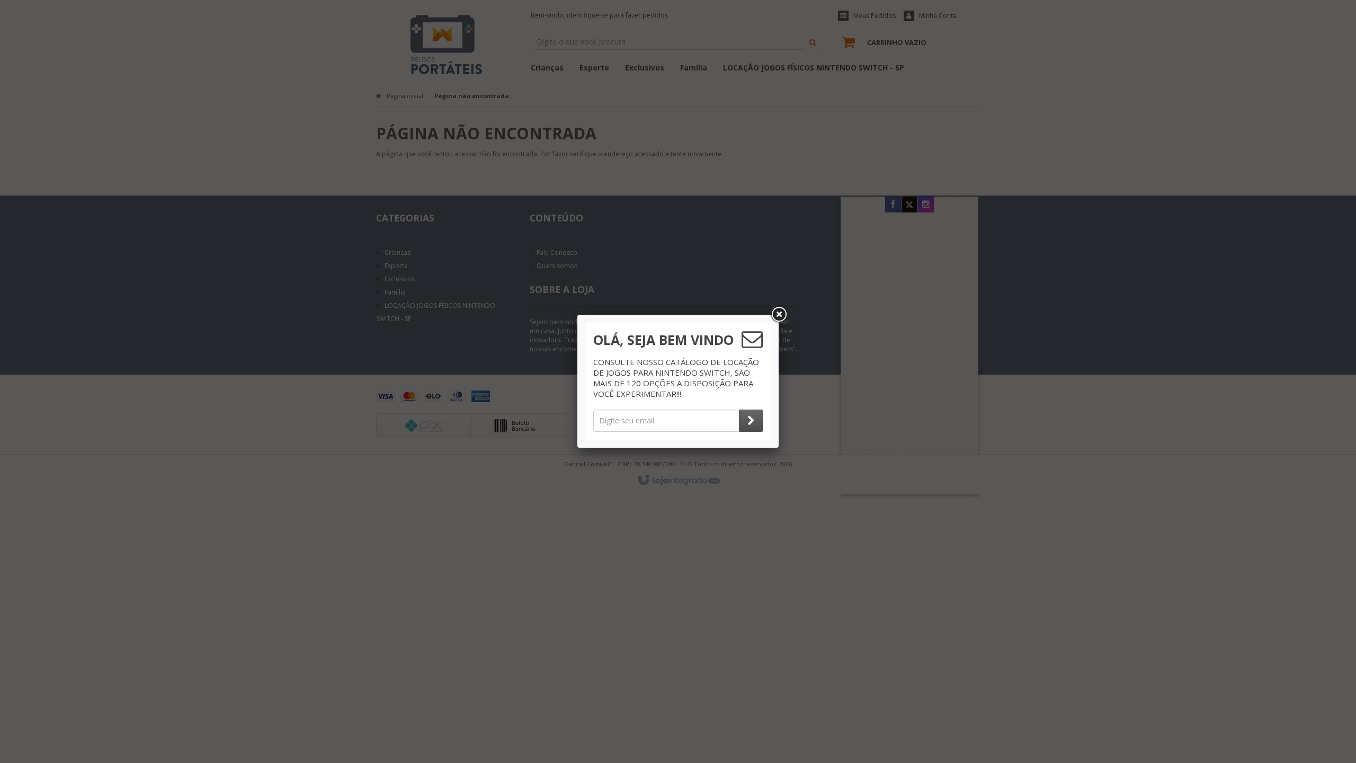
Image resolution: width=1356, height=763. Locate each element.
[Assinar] (751, 421)
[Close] (778, 314)
